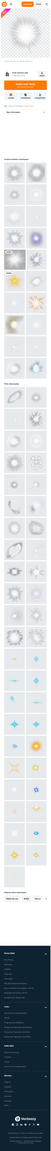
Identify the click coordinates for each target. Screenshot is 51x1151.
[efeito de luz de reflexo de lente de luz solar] (14, 455)
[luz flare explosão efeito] (14, 433)
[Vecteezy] (4, 4)
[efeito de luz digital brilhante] (14, 521)
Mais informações (13, 112)
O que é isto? (28, 106)
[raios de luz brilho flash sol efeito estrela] (14, 325)
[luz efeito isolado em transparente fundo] (14, 390)
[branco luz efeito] (14, 303)
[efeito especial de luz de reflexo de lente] (35, 368)
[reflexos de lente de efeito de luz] (14, 194)
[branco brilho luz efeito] (14, 172)
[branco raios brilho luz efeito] (14, 260)
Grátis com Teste (25, 85)
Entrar (38, 4)
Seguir (42, 75)
